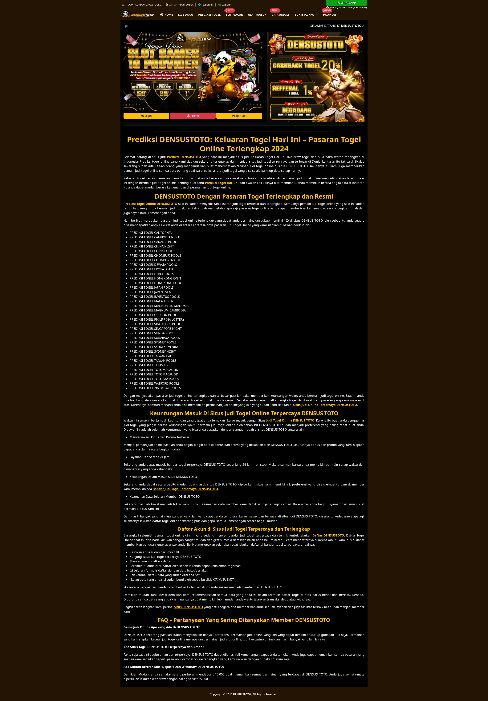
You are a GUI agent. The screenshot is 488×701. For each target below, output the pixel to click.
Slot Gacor (234, 14)
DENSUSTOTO (242, 694)
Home (168, 14)
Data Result (280, 14)
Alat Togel (256, 14)
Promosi (329, 14)
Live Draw (185, 14)
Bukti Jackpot (305, 14)
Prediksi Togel (209, 14)
